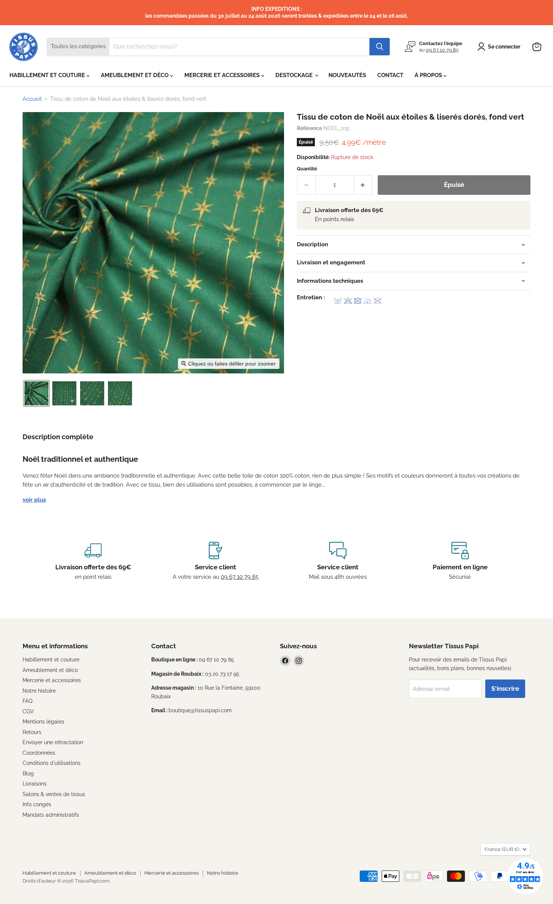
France (502, 849)
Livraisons (35, 784)
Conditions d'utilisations (52, 763)
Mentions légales (43, 722)
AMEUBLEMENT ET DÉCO (135, 75)
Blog (28, 774)
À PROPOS (429, 75)
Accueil (32, 99)
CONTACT (390, 75)
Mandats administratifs (51, 815)
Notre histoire (39, 691)
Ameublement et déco (50, 670)
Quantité (307, 168)
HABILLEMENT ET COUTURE (48, 75)
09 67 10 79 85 (442, 50)
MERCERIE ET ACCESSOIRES (222, 75)
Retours (32, 732)
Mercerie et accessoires (52, 680)
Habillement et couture (51, 660)
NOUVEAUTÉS (347, 75)
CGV (28, 711)
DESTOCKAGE (294, 75)
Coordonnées (39, 753)
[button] (500, 46)
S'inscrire (505, 688)
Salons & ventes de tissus (54, 794)
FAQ (27, 701)
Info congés (37, 804)
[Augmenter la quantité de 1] (363, 184)
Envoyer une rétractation (53, 742)
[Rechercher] (379, 46)
